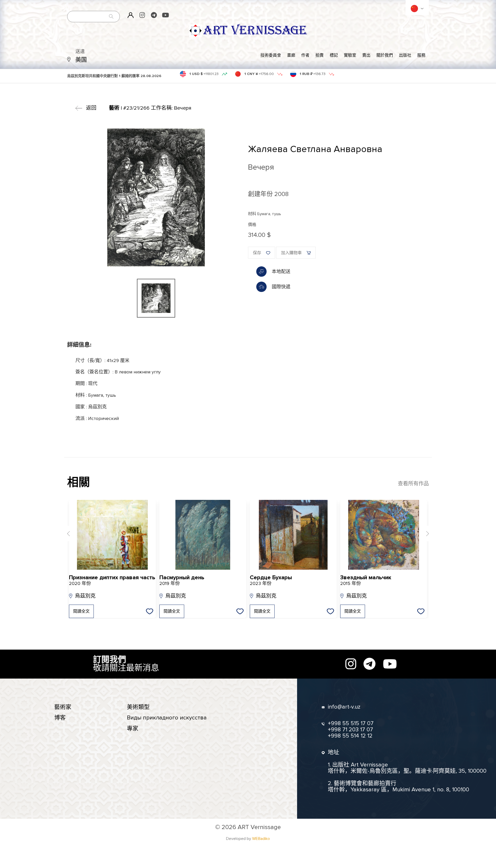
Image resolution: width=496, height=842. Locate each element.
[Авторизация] (130, 15)
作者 (305, 55)
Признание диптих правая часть (112, 580)
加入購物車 (291, 252)
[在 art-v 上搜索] (111, 16)
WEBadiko (261, 838)
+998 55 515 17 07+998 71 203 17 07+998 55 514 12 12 (351, 729)
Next (427, 533)
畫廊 (291, 55)
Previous (68, 533)
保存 (257, 252)
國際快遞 (281, 287)
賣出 (366, 55)
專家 (132, 728)
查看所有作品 (413, 484)
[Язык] (414, 8)
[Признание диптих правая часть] (112, 535)
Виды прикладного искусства (167, 717)
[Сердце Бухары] (293, 535)
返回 (91, 108)
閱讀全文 (81, 611)
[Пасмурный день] (202, 535)
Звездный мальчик (365, 580)
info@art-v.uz (344, 707)
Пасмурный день (181, 580)
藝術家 (62, 707)
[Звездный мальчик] (383, 535)
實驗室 (350, 55)
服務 (421, 55)
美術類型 (138, 707)
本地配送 (281, 271)
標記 (334, 55)
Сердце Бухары (271, 580)
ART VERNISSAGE (255, 31)
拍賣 (319, 55)
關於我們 (384, 55)
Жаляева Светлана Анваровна (315, 149)
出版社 (405, 55)
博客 (60, 717)
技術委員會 (270, 55)
